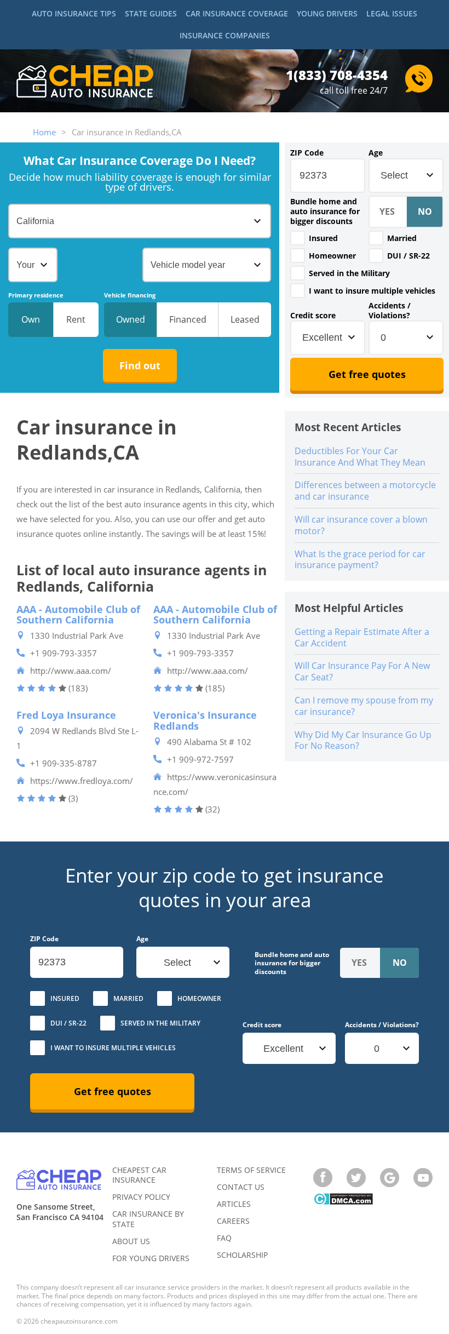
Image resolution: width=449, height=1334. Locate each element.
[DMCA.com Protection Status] (343, 1200)
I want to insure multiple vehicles (372, 290)
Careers (233, 1221)
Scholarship (242, 1255)
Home (44, 132)
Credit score (313, 315)
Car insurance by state (148, 1219)
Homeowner (332, 255)
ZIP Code (307, 153)
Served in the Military (349, 273)
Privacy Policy (141, 1197)
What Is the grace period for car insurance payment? (360, 559)
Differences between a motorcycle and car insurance (365, 490)
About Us (131, 1241)
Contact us (240, 1187)
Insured (323, 238)
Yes (297, 238)
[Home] (84, 82)
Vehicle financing (130, 295)
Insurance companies (225, 35)
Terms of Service (251, 1170)
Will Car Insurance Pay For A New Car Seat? (362, 671)
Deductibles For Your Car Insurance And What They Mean (360, 456)
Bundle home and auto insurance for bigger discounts (325, 211)
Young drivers (327, 13)
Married (402, 238)
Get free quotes (367, 374)
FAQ (224, 1238)
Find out (139, 365)
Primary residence (36, 295)
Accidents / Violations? (390, 310)
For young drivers (150, 1258)
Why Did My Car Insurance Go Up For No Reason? (363, 740)
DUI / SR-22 (408, 255)
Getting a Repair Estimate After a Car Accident (362, 637)
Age (376, 153)
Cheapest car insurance (139, 1175)
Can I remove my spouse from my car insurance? (364, 706)
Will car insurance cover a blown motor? (361, 525)
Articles (234, 1204)
